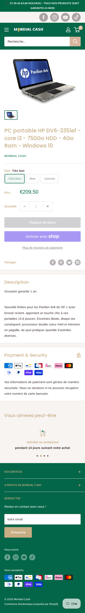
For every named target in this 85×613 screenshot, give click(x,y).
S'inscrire (18, 532)
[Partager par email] (78, 262)
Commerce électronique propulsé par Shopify (31, 604)
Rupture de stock (42, 222)
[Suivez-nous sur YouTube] (65, 17)
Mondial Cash (15, 156)
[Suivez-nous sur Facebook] (43, 17)
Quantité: (10, 206)
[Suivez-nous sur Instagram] (54, 17)
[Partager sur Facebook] (53, 262)
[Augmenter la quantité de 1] (47, 206)
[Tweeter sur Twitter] (69, 262)
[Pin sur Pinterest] (61, 262)
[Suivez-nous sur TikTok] (76, 17)
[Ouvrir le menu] (6, 29)
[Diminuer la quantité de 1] (24, 206)
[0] (77, 29)
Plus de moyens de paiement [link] (42, 247)
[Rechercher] (75, 41)
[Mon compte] (68, 29)
